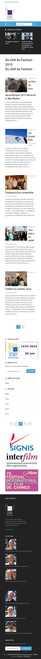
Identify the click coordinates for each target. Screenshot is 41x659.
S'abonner (31, 371)
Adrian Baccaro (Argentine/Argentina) (16, 566)
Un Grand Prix (31, 136)
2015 (7, 394)
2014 (7, 399)
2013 (7, 404)
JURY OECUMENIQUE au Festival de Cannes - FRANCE (23, 654)
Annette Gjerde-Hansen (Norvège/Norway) (18, 551)
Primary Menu (12, 2)
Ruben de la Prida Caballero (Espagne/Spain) (18, 633)
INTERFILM (27, 656)
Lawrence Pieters (12, 196)
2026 (7, 383)
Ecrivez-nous (9, 529)
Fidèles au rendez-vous (18, 288)
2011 (7, 414)
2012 (7, 409)
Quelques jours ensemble (19, 192)
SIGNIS (20, 656)
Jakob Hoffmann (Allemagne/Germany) (17, 603)
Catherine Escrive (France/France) (15, 581)
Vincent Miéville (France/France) (15, 618)
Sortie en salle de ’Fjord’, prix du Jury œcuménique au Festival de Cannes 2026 (27, 45)
